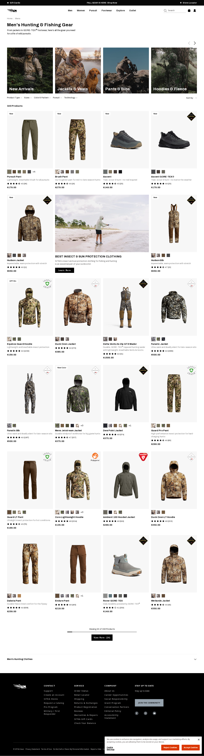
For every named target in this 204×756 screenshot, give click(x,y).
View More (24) (102, 637)
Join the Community (149, 703)
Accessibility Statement (111, 716)
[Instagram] (146, 714)
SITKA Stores (51, 699)
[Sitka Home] (37, 10)
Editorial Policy (112, 711)
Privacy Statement (33, 749)
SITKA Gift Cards (83, 719)
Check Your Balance (85, 723)
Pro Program (51, 707)
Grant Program (112, 703)
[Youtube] (155, 714)
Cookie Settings (110, 748)
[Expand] (195, 659)
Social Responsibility (116, 699)
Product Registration (85, 707)
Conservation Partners (116, 707)
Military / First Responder (52, 712)
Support (48, 691)
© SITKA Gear (18, 749)
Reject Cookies (170, 747)
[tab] (102, 659)
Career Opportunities (116, 695)
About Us (109, 691)
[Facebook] (137, 714)
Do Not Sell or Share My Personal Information (71, 749)
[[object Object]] (30, 70)
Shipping (79, 699)
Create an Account (54, 695)
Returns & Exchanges (86, 703)
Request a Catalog (54, 703)
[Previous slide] (189, 43)
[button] (191, 98)
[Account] (194, 10)
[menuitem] (70, 10)
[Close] (199, 740)
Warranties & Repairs (86, 715)
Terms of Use (46, 749)
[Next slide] (194, 43)
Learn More (64, 270)
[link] (30, 70)
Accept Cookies (191, 747)
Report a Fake (96, 749)
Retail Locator (82, 695)
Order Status (81, 691)
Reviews (78, 711)
